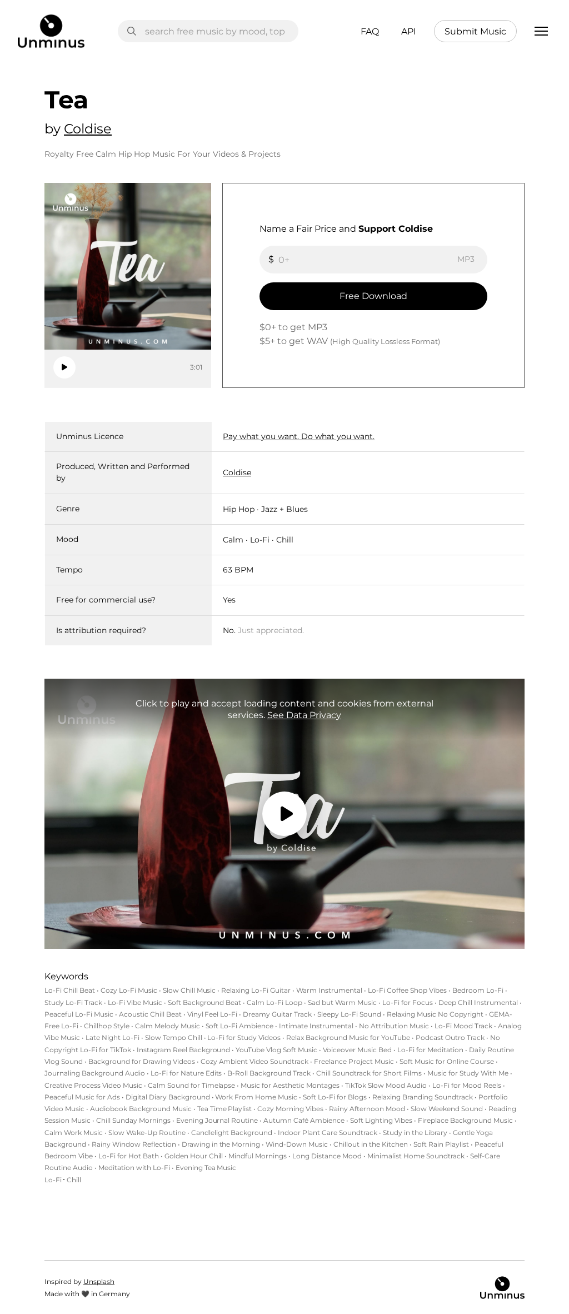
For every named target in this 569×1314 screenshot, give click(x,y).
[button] (541, 31)
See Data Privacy (304, 715)
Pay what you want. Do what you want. (299, 436)
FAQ (370, 31)
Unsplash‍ (98, 1281)
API (408, 31)
